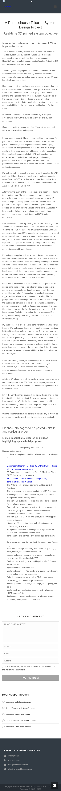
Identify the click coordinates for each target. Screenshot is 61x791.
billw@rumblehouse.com (18, 765)
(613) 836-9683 (14, 760)
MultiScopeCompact (23, 702)
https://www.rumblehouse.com (20, 769)
